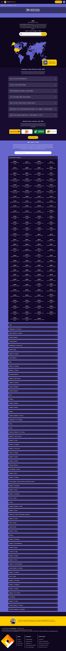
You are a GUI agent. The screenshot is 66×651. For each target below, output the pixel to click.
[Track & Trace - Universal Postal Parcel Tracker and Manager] (9, 2)
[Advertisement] (33, 15)
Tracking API (41, 639)
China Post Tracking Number (44, 643)
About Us (19, 639)
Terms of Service (53, 631)
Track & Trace (44, 620)
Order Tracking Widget (30, 647)
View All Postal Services (33, 137)
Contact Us (19, 641)
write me (32, 621)
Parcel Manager (58, 1)
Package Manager (29, 639)
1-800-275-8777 (53, 63)
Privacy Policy (45, 631)
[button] (2, 2)
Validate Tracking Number (43, 641)
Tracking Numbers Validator (31, 645)
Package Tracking (29, 641)
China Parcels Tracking (43, 647)
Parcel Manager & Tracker (43, 645)
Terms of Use (19, 645)
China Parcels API (16, 631)
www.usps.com (52, 61)
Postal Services (28, 643)
